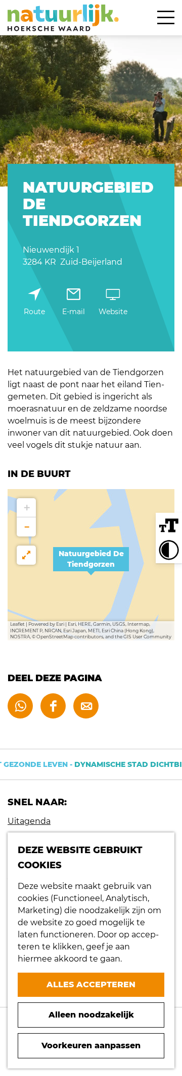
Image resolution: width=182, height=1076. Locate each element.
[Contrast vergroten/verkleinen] (169, 550)
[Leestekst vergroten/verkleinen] (169, 526)
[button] (91, 565)
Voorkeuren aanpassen (91, 1045)
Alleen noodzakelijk (91, 1015)
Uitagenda (29, 821)
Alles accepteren (91, 984)
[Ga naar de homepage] (63, 17)
